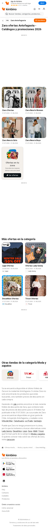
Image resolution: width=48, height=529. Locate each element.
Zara (30, 431)
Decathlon (17, 431)
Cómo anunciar (7, 508)
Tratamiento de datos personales (24, 526)
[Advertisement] (24, 60)
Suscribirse (41, 20)
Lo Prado (29, 421)
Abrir (42, 3)
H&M (35, 431)
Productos (6, 499)
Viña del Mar (7, 421)
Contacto (5, 493)
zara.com (11, 439)
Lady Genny (7, 431)
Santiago (38, 421)
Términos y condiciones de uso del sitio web (24, 523)
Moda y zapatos (38, 434)
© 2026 (24, 520)
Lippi (25, 431)
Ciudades (5, 496)
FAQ (3, 489)
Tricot (41, 431)
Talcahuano (19, 421)
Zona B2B (5, 511)
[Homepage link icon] (2, 448)
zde (14, 404)
